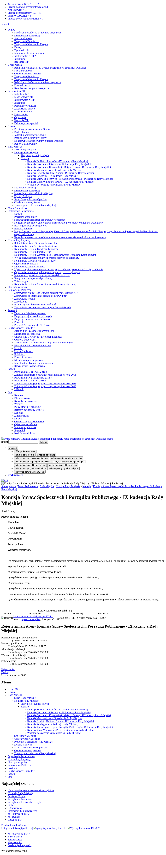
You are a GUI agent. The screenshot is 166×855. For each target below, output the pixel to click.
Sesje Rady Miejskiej (25, 187)
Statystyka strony (23, 111)
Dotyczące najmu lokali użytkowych (33, 316)
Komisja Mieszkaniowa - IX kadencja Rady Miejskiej (54, 170)
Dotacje (18, 47)
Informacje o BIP (16, 91)
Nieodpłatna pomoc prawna (28, 360)
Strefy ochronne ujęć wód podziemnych (34, 278)
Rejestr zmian (21, 114)
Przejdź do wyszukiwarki (25, 18)
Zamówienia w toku (24, 298)
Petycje (11, 368)
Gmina (11, 126)
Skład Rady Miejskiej (25, 149)
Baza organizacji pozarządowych (31, 225)
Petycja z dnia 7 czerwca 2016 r (30, 371)
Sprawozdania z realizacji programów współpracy (39, 219)
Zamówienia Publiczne (19, 290)
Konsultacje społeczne (25, 401)
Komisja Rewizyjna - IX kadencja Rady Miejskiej (52, 175)
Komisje (25, 158)
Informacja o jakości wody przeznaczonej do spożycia (42, 275)
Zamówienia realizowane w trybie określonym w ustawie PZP (46, 292)
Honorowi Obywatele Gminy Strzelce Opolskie (38, 140)
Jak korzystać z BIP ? (19, 833)
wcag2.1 (13, 448)
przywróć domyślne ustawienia (30, 472)
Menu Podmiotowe (17, 208)
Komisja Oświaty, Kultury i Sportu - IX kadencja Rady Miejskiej (60, 173)
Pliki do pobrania (23, 228)
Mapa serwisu (20, 9)
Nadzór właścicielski (25, 433)
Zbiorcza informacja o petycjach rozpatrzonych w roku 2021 (45, 383)
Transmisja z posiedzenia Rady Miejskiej (35, 205)
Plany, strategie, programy (27, 406)
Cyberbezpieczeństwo (25, 424)
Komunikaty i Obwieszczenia (29, 266)
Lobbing (18, 412)
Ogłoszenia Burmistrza (26, 263)
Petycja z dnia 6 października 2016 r (32, 377)
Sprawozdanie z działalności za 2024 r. (33, 616)
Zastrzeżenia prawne (24, 108)
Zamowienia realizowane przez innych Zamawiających (42, 307)
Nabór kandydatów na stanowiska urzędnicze (37, 32)
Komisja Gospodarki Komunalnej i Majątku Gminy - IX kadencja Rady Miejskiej (69, 167)
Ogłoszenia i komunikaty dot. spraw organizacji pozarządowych (47, 272)
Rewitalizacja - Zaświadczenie (29, 366)
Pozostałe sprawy (23, 357)
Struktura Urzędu (23, 38)
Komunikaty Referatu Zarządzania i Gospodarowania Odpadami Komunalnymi (55, 254)
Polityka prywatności (25, 105)
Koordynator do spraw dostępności (32, 88)
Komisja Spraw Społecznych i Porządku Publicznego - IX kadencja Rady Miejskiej (70, 178)
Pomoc (11, 29)
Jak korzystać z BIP (24, 99)
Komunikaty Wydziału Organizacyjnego (35, 260)
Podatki (18, 348)
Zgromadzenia (21, 50)
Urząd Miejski (15, 64)
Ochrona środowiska (25, 339)
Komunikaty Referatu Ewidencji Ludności (36, 249)
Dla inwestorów (22, 398)
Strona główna (8, 486)
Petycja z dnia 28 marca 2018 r (30, 380)
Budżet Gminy (21, 132)
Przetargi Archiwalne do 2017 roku (32, 325)
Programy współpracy (25, 216)
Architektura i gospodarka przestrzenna (34, 330)
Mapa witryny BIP (23, 97)
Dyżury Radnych (23, 196)
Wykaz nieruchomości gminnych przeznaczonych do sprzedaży (46, 257)
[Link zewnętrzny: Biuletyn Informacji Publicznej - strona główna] (4, 480)
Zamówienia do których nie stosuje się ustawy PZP (40, 295)
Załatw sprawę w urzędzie (21, 328)
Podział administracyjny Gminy (30, 137)
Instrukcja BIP (21, 94)
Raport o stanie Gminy (25, 143)
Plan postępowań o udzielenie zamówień (35, 304)
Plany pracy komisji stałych (35, 155)
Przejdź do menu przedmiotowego (30, 7)
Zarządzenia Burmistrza (26, 41)
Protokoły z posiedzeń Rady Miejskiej (33, 193)
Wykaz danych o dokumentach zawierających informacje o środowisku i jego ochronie (58, 269)
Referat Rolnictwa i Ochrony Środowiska (35, 243)
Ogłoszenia (20, 117)
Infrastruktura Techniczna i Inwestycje (33, 363)
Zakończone (20, 301)
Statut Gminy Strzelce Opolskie (30, 199)
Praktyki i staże (22, 85)
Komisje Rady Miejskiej (26, 152)
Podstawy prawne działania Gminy (32, 129)
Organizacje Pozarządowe (21, 211)
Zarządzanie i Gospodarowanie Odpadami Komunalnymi (43, 342)
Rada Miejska (15, 146)
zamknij (5, 24)
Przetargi (12, 310)
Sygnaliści (19, 430)
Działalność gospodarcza (27, 333)
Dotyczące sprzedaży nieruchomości (33, 319)
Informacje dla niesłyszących (29, 53)
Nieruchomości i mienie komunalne (32, 345)
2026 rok (19, 389)
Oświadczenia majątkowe (27, 73)
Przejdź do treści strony (24, 12)
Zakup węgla (21, 281)
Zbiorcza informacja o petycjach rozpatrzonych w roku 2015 (45, 374)
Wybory (18, 404)
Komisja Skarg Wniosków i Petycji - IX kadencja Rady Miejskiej (60, 181)
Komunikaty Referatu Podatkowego (32, 252)
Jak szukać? (20, 59)
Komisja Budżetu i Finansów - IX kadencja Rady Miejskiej (57, 161)
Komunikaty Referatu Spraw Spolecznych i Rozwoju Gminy (45, 284)
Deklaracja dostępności (26, 123)
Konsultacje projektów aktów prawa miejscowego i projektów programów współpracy (58, 222)
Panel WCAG (19, 15)
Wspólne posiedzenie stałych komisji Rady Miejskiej (54, 184)
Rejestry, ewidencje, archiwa (29, 409)
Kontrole (18, 395)
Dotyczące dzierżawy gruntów (30, 313)
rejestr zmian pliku (31, 619)
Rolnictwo (19, 354)
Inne (10, 392)
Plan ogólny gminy (17, 287)
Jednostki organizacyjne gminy (30, 135)
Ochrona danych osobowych (29, 421)
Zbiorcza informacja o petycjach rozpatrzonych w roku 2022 (45, 386)
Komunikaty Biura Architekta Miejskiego (35, 246)
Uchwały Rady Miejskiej (27, 35)
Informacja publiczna (25, 427)
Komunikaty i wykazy (19, 240)
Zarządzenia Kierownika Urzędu (31, 44)
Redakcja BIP (21, 61)
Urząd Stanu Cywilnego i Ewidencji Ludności (38, 336)
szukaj (4, 441)
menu (110, 438)
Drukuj (5, 672)
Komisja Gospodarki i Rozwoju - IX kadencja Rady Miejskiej (59, 164)
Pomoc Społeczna (23, 351)
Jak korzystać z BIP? (23, 4)
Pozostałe (19, 322)
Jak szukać (19, 102)
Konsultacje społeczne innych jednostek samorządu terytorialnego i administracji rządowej (60, 237)
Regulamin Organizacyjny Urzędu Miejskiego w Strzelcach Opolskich (50, 67)
